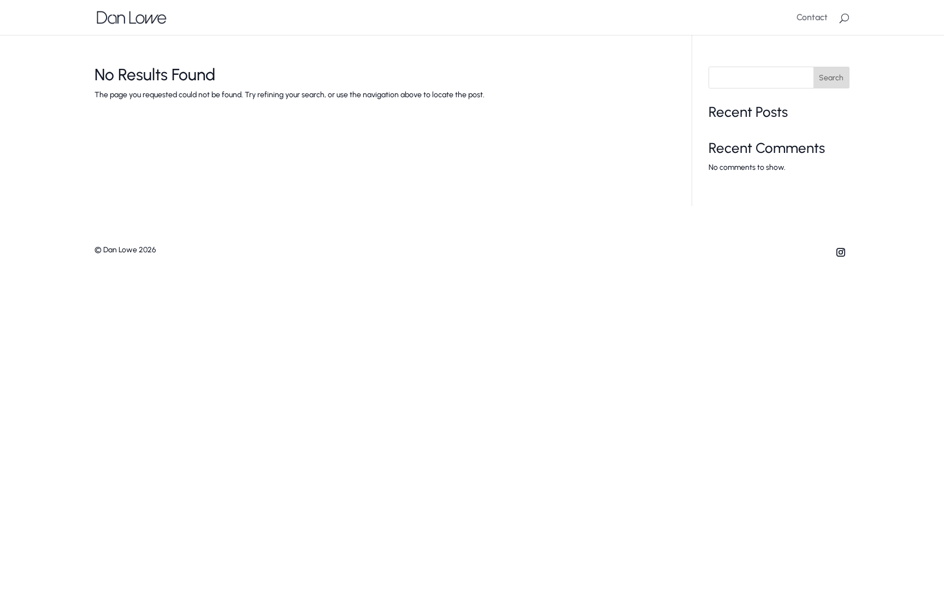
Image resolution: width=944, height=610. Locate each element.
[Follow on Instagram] (840, 252)
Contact (812, 18)
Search (831, 77)
